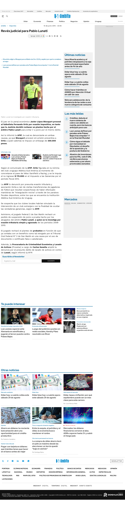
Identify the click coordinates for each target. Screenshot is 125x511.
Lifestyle (6, 472)
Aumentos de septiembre (90, 11)
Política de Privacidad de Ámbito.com (55, 476)
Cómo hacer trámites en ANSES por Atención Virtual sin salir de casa (77, 92)
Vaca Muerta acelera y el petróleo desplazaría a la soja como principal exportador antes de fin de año (78, 63)
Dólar (26, 21)
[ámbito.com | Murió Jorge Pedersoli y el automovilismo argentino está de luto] (69, 327)
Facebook (7, 461)
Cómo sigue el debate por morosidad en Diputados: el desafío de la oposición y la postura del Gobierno (80, 146)
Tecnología (7, 476)
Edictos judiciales (98, 476)
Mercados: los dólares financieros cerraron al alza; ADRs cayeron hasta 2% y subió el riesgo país (77, 432)
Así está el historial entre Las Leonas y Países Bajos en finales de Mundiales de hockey (21, 158)
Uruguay (98, 21)
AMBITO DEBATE (81, 486)
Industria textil (59, 11)
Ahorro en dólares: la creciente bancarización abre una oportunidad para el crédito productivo (15, 432)
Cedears (89, 203)
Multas (113, 476)
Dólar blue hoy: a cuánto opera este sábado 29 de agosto (76, 74)
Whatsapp (28, 461)
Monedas (67, 203)
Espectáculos (105, 472)
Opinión (86, 21)
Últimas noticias (20, 469)
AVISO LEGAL (81, 476)
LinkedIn (18, 461)
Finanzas (50, 21)
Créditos (39, 11)
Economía (37, 21)
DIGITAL (41, 486)
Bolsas (73, 203)
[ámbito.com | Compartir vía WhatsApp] (47, 36)
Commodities (81, 203)
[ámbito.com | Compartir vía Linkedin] (54, 36)
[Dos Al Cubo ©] (113, 495)
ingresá (120, 16)
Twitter (3, 461)
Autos (92, 472)
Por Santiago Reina (38, 452)
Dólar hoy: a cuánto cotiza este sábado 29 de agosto (76, 83)
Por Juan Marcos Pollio (70, 403)
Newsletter (120, 21)
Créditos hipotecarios (73, 11)
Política (62, 21)
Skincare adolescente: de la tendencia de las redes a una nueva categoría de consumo (78, 102)
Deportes (12, 26)
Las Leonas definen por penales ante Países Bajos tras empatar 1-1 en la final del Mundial (81, 134)
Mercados (89, 469)
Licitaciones (7, 479)
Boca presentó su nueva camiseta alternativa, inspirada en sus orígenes (84, 314)
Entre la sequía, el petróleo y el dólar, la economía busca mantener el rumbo (46, 431)
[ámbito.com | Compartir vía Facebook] (49, 36)
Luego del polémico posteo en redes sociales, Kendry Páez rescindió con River (46, 331)
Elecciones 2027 (18, 11)
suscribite (114, 16)
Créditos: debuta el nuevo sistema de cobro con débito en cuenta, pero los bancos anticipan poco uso (81, 123)
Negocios (74, 21)
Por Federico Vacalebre (8, 439)
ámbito (3, 26)
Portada (6, 469)
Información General (76, 472)
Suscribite (51, 261)
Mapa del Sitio (29, 476)
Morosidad (30, 11)
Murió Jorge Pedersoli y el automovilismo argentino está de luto (85, 327)
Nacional (18, 472)
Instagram (12, 461)
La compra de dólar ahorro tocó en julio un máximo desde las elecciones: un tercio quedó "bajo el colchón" (46, 445)
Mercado (48, 11)
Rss (17, 476)
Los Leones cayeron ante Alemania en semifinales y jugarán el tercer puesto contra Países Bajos (15, 333)
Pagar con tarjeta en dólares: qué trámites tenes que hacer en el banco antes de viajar (14, 449)
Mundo (29, 472)
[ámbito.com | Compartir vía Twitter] (52, 36)
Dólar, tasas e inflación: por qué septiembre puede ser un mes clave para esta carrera (77, 397)
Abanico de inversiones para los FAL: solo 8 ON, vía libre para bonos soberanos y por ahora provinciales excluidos (80, 159)
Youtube (23, 461)
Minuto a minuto (70, 425)
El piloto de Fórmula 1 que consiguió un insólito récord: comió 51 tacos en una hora (52, 158)
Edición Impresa (56, 472)
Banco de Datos (74, 469)
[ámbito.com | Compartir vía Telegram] (57, 36)
